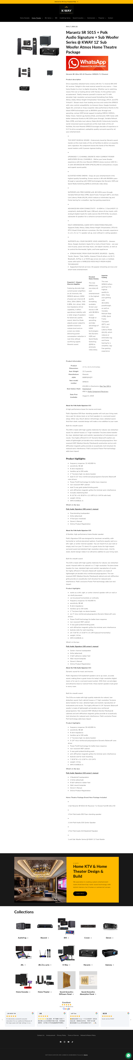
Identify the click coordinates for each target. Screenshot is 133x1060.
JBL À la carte (43, 965)
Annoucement (50, 1035)
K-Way (65, 965)
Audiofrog (22, 938)
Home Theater (44, 992)
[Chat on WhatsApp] (128, 1055)
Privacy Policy (61, 1035)
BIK (65, 938)
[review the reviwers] (31, 1014)
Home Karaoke (22, 992)
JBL (22, 965)
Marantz (87, 965)
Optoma (108, 965)
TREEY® (86, 1055)
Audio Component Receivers (98, 391)
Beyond (44, 938)
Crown (87, 938)
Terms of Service (73, 1035)
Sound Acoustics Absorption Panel (87, 993)
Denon (108, 938)
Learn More (80, 894)
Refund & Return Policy (88, 1035)
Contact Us (40, 1035)
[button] (37, 18)
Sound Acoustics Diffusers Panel (66, 993)
